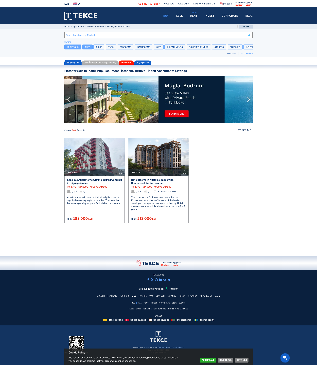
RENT (193, 15)
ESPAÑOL (171, 296)
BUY (166, 15)
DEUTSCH (160, 296)
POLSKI (182, 296)
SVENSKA (192, 296)
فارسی (217, 296)
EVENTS (182, 303)
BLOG (249, 15)
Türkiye (90, 26)
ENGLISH (101, 296)
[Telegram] (169, 280)
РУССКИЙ (124, 296)
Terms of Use (163, 347)
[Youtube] (165, 280)
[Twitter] (152, 280)
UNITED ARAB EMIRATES (178, 309)
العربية (134, 296)
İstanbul (100, 26)
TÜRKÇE (143, 296)
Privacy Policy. (179, 347)
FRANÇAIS (112, 296)
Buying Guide (143, 62)
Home (67, 26)
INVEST (209, 15)
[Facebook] (148, 280)
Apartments (78, 26)
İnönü (127, 26)
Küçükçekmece (114, 26)
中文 (151, 296)
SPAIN (138, 309)
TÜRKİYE (146, 309)
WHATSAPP (183, 4)
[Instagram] (156, 280)
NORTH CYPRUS (159, 309)
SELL (179, 15)
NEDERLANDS (206, 296)
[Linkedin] (160, 280)
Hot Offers (126, 62)
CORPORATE (230, 15)
